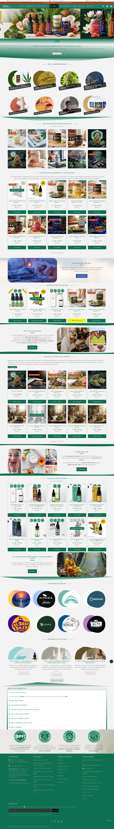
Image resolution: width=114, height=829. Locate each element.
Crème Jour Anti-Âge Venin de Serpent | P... (76, 310)
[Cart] (111, 6)
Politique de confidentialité (90, 789)
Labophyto (61, 782)
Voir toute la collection (57, 253)
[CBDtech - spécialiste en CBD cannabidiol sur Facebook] (52, 822)
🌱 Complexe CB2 (43, 6)
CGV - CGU (85, 792)
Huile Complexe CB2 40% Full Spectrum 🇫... (37, 310)
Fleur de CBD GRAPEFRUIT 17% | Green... (77, 391)
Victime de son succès (37, 320)
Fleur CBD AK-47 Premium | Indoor (97, 391)
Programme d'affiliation (89, 776)
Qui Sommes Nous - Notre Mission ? (93, 761)
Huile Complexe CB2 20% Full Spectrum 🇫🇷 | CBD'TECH (97, 539)
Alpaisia (60, 772)
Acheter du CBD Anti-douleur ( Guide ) (42, 780)
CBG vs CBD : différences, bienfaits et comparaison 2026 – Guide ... (57, 662)
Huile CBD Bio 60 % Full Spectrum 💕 (57, 310)
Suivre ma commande (17, 760)
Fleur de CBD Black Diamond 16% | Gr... (37, 391)
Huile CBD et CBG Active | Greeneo (77, 539)
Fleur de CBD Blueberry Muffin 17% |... (57, 391)
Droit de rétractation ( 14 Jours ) (92, 783)
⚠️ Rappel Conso (87, 768)
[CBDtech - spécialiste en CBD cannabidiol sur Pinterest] (55, 822)
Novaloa (60, 763)
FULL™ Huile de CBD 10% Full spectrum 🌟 (57, 539)
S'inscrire (55, 810)
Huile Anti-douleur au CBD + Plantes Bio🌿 (77, 505)
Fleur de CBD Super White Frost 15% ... (17, 426)
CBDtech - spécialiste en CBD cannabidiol (25, 826)
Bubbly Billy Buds (63, 766)
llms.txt (84, 798)
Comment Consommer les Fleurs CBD (43, 791)
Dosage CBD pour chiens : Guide (43, 776)
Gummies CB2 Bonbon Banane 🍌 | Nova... (77, 201)
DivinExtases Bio (63, 779)
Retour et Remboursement (90, 786)
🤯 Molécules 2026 (31, 6)
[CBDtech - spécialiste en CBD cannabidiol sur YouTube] (61, 822)
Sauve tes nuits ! (81, 276)
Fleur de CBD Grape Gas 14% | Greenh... (37, 426)
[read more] (32, 270)
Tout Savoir (32, 347)
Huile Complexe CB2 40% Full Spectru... (17, 201)
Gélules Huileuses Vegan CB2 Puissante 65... (96, 310)
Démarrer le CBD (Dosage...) (42, 768)
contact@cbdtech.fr (16, 766)
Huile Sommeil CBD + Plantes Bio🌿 (17, 539)
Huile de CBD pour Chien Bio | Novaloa (18, 310)
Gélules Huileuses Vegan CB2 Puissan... (57, 201)
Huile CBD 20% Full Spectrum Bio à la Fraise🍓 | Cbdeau (37, 505)
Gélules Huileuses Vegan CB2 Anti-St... (77, 237)
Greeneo (60, 760)
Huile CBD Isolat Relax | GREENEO (37, 539)
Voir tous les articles (57, 680)
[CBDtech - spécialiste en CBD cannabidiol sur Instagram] (58, 822)
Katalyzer (61, 775)
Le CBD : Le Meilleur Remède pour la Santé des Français (90, 662)
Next (104, 305)
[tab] (57, 692)
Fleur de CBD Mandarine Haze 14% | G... (77, 426)
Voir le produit (17, 212)
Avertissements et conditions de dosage (92, 772)
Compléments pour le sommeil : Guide (43, 772)
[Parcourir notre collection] (19, 599)
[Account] (107, 6)
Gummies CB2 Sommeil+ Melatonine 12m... (57, 237)
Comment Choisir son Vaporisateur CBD (44, 786)
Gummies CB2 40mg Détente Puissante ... (97, 201)
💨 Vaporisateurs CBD (78, 6)
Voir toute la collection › (57, 126)
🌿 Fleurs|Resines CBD (65, 6)
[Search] (103, 6)
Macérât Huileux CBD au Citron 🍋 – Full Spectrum (57, 505)
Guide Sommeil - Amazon (41, 760)
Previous (2, 23)
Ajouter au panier (18, 320)
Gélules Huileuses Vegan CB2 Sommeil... (97, 237)
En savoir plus (57, 53)
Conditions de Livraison (89, 779)
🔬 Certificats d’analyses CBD (91, 765)
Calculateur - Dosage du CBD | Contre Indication (42, 764)
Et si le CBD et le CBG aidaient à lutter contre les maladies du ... (23, 662)
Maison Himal (62, 769)
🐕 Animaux (89, 6)
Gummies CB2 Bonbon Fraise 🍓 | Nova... (37, 237)
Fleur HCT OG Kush (17, 391)
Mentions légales (87, 795)
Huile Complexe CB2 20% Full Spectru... (37, 201)
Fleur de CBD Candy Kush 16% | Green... (57, 426)
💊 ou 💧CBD (53, 6)
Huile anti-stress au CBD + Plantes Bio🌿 (97, 505)
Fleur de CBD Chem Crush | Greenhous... (97, 426)
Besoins (22, 6)
